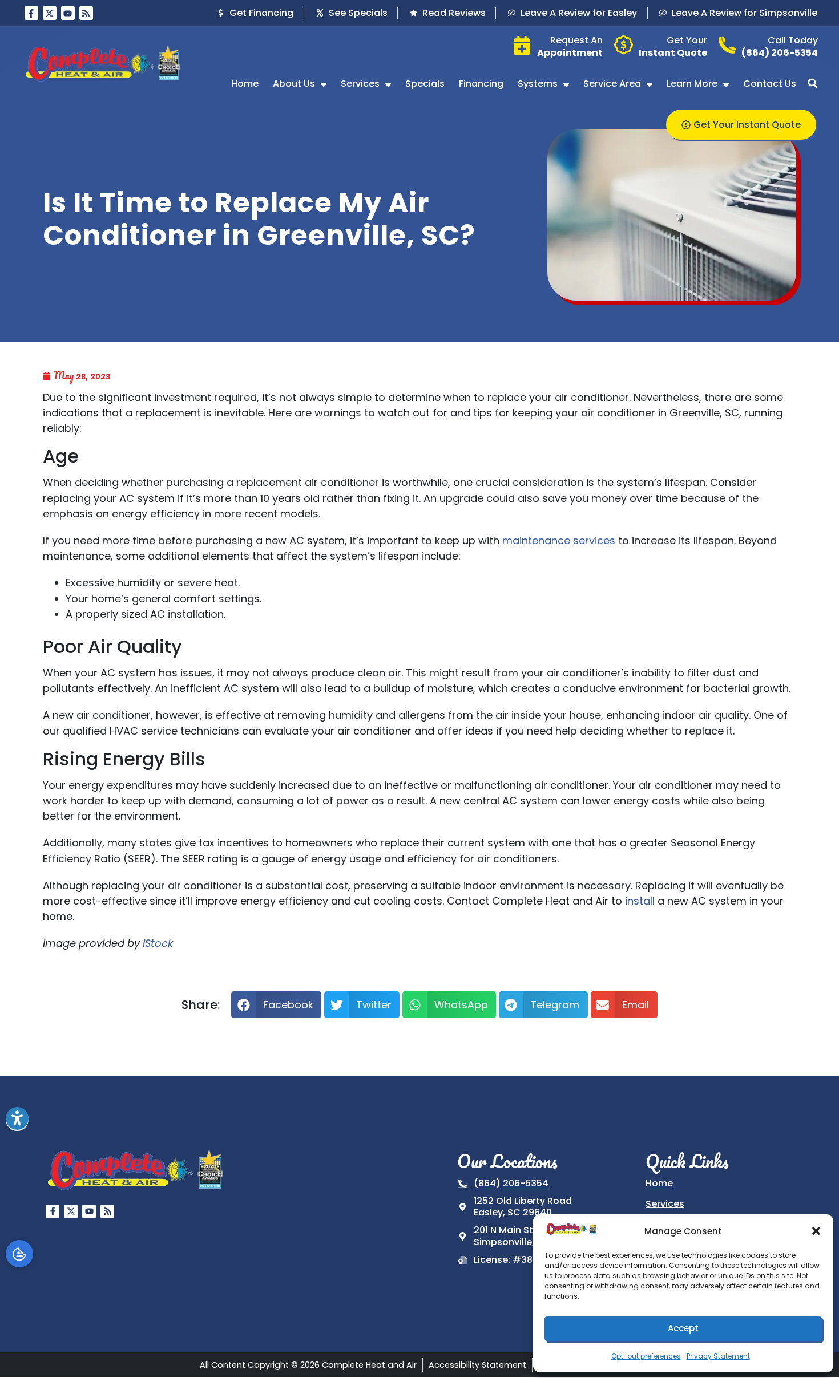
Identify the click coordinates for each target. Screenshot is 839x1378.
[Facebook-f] (31, 13)
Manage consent (19, 1253)
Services (360, 83)
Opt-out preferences (646, 1356)
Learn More (692, 83)
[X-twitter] (50, 13)
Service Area (612, 83)
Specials (425, 83)
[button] (816, 1231)
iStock (158, 943)
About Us (294, 83)
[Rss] (86, 13)
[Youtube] (68, 13)
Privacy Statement (718, 1356)
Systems (538, 83)
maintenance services (558, 540)
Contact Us (769, 83)
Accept (683, 1328)
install (640, 901)
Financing (481, 83)
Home (245, 83)
